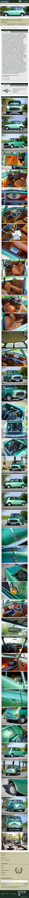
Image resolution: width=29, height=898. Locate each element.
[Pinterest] (22, 892)
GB (2, 884)
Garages (3, 855)
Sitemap (3, 874)
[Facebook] (19, 892)
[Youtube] (19, 894)
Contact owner (5, 860)
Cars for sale (5, 870)
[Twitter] (24, 892)
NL (5, 884)
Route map (4, 857)
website (15, 92)
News (2, 868)
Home (2, 866)
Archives (3, 872)
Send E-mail (16, 90)
